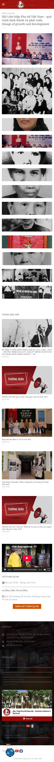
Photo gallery (8, 13)
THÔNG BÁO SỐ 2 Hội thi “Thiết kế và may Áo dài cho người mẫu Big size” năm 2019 (26, 528)
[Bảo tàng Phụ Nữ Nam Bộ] (20, 4)
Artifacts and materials (13, 679)
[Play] (5, 569)
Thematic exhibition (12, 674)
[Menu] (3, 4)
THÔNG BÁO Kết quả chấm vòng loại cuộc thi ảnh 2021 (25, 397)
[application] (27, 558)
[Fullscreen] (49, 569)
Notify (5, 670)
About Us (6, 665)
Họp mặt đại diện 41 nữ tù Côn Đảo (16, 439)
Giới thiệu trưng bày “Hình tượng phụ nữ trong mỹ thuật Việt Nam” (25, 483)
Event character (10, 684)
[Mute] (45, 569)
